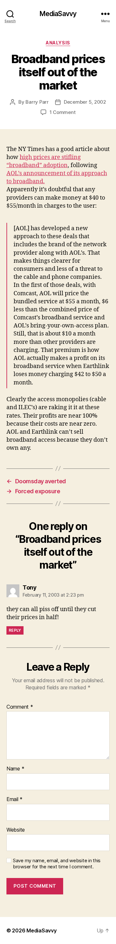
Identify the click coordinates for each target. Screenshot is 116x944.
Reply (15, 630)
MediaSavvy (58, 13)
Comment (19, 707)
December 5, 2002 (85, 102)
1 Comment (63, 112)
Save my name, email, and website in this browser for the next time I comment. (57, 864)
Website (15, 830)
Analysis (58, 42)
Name (15, 769)
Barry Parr (36, 102)
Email (14, 799)
